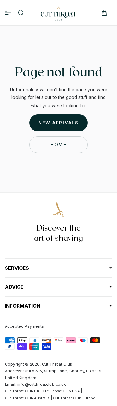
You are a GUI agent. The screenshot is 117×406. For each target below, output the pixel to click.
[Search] (21, 13)
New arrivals (58, 122)
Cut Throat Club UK (22, 391)
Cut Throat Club (57, 364)
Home (58, 144)
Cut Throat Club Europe (74, 398)
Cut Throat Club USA (61, 391)
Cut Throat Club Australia (27, 398)
